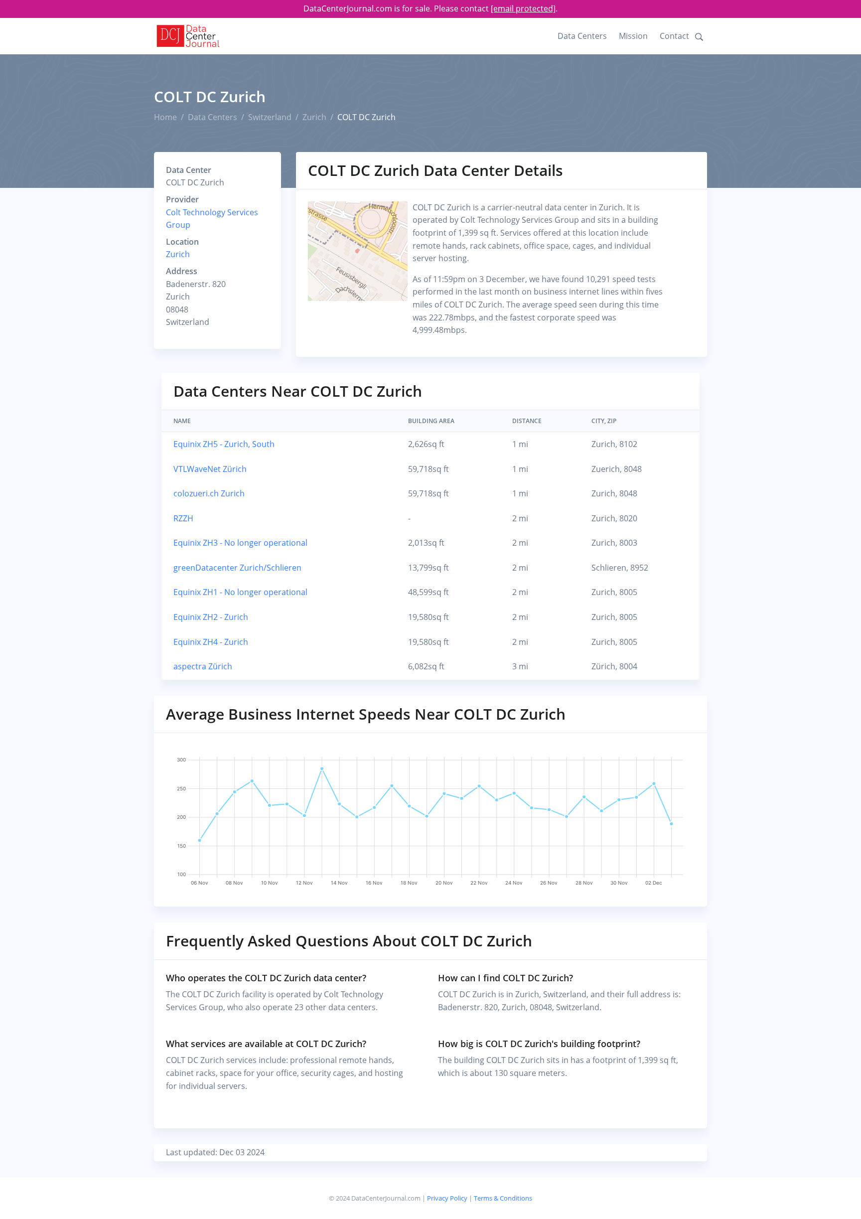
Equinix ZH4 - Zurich (210, 641)
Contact (674, 35)
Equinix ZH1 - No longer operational (240, 592)
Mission (633, 35)
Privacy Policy (447, 1198)
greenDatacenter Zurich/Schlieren (237, 567)
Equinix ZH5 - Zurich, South (224, 444)
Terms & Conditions (503, 1198)
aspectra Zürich (202, 666)
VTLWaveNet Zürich (210, 468)
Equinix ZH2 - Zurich (210, 616)
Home (165, 117)
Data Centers (582, 35)
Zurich (314, 117)
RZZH (183, 518)
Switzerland (269, 117)
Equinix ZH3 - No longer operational (240, 542)
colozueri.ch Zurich (209, 493)
